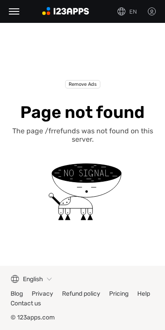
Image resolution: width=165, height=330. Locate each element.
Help (143, 293)
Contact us (26, 303)
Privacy (42, 293)
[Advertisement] (82, 58)
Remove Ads (83, 84)
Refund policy (81, 293)
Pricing (118, 293)
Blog (17, 293)
